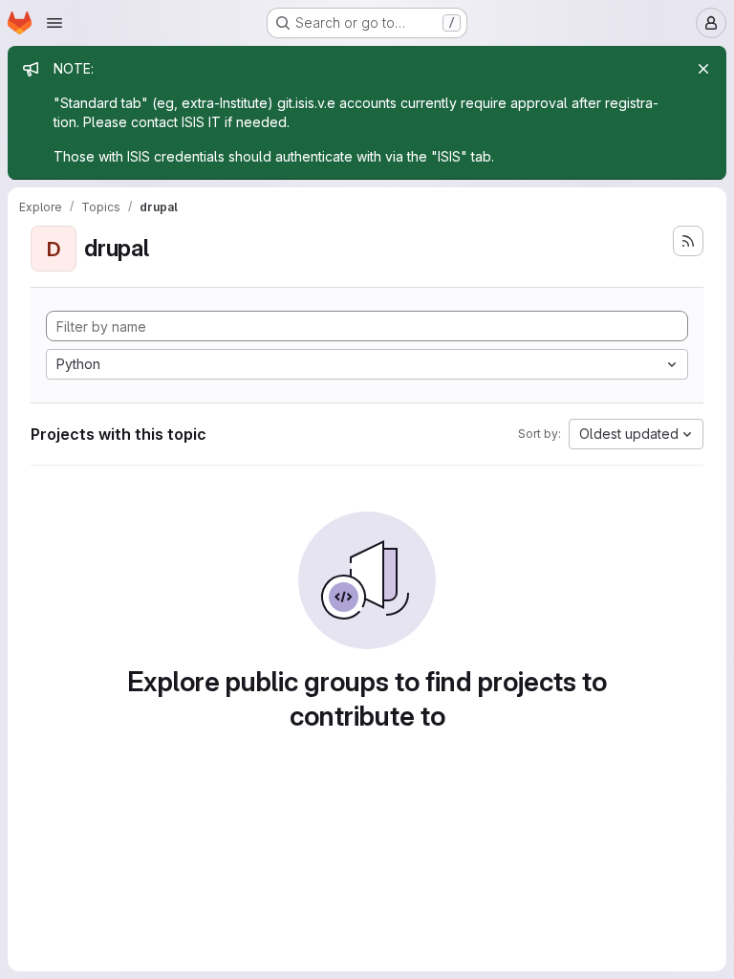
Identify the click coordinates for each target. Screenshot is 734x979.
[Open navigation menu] (54, 23)
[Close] (703, 68)
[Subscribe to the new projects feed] (688, 241)
